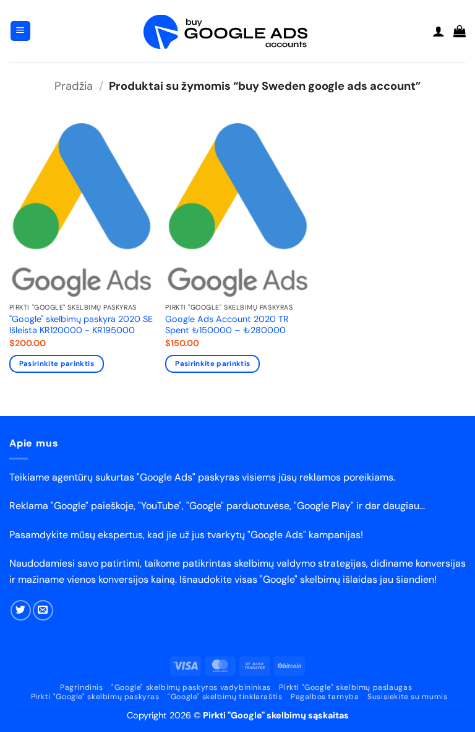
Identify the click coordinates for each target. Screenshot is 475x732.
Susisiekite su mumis (407, 697)
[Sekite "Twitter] (21, 610)
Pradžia (73, 86)
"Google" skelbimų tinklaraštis (225, 697)
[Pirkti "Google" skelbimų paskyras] (237, 31)
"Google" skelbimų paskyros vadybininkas (191, 687)
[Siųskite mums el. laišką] (43, 610)
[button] (20, 31)
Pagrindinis (81, 687)
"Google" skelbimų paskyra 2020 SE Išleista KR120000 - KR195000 (81, 324)
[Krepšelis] (459, 31)
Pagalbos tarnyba (325, 697)
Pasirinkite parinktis (56, 363)
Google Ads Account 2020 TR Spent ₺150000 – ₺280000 (227, 324)
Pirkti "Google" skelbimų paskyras (95, 697)
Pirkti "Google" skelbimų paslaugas (345, 687)
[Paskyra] (438, 31)
